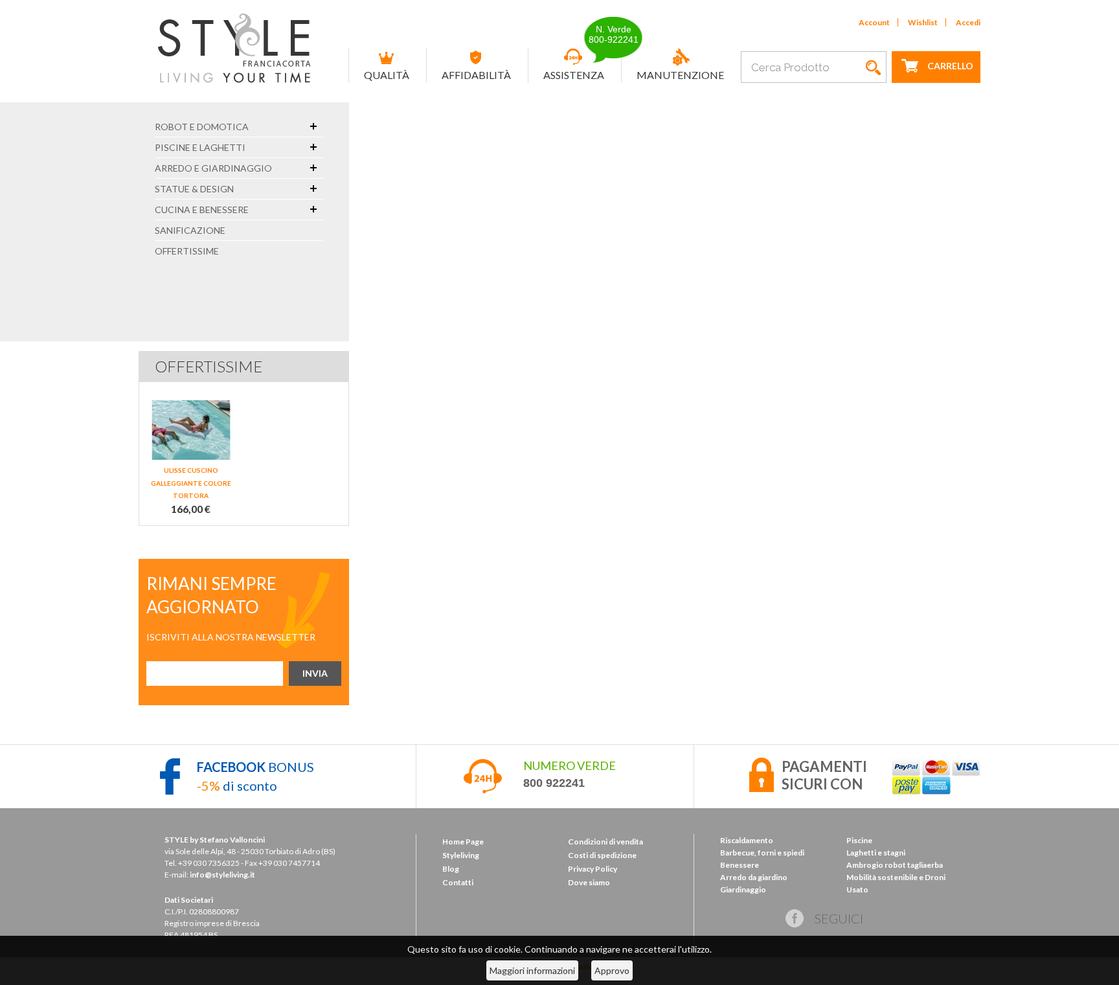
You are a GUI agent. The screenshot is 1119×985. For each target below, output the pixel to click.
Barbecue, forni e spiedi (762, 852)
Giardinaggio (743, 889)
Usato (857, 889)
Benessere (739, 865)
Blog (450, 869)
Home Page (463, 841)
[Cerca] (874, 67)
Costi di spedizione (602, 855)
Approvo (611, 970)
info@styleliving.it (222, 874)
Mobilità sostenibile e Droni (895, 877)
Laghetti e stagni (875, 852)
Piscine (859, 840)
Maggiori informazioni (532, 970)
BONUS (255, 767)
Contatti (457, 882)
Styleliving (460, 855)
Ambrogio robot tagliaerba (894, 865)
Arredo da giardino (753, 877)
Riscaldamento (746, 840)
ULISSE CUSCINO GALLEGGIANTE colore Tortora (191, 482)
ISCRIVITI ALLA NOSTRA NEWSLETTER (230, 636)
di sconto (237, 785)
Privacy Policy (592, 869)
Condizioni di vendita (605, 841)
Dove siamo (589, 882)
